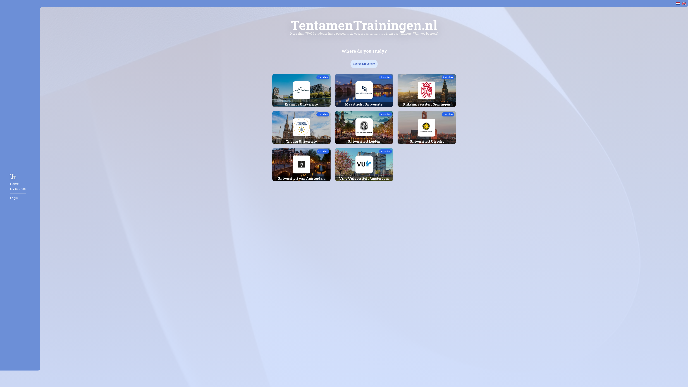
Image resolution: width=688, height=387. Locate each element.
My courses (18, 188)
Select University (364, 63)
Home (14, 184)
